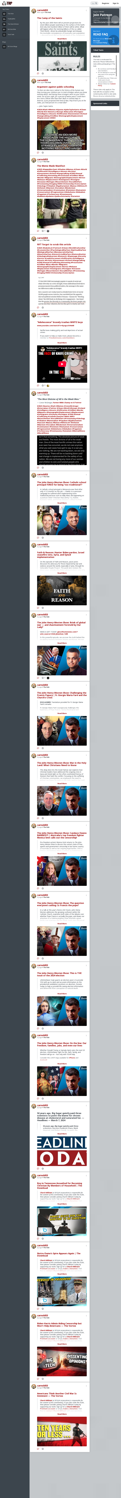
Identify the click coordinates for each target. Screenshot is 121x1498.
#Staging (53, 184)
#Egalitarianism (62, 186)
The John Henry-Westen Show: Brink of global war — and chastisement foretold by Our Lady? (61, 625)
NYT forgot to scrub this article (54, 244)
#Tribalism (50, 186)
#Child (72, 173)
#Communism (59, 190)
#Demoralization (78, 254)
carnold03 (42, 10)
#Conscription (80, 184)
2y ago (39, 1108)
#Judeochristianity (62, 196)
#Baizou (49, 422)
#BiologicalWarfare (45, 252)
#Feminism (70, 190)
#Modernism (70, 188)
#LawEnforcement (53, 258)
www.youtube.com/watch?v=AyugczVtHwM (55, 325)
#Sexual (78, 173)
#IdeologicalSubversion (47, 256)
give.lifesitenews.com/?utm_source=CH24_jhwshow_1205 (59, 633)
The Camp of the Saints (49, 18)
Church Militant (46, 1193)
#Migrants (48, 177)
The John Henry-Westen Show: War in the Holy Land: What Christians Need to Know (61, 764)
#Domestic (62, 256)
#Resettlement (61, 182)
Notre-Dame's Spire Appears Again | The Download (58, 1254)
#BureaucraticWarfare (63, 252)
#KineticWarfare (44, 254)
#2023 (39, 406)
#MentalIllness (78, 431)
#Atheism (41, 188)
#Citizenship (68, 184)
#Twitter (52, 408)
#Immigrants (64, 179)
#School (83, 114)
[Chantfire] (47, 678)
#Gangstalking (43, 116)
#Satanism (75, 196)
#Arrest (82, 177)
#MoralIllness (43, 433)
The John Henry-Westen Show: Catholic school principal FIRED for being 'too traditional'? (61, 483)
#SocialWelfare (75, 182)
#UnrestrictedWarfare (61, 254)
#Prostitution (63, 175)
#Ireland (81, 408)
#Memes (52, 109)
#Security (82, 256)
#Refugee (50, 182)
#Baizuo (73, 186)
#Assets (52, 114)
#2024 (39, 109)
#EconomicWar (43, 250)
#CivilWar (54, 116)
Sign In (116, 3)
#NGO (66, 416)
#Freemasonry (66, 194)
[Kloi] (47, 231)
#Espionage (72, 256)
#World (40, 112)
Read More (62, 39)
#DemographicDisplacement (71, 116)
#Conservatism (43, 192)
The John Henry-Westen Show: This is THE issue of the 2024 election (59, 974)
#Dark (45, 109)
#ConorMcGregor (71, 406)
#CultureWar (80, 248)
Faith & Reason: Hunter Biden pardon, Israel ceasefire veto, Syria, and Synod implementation (60, 555)
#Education (68, 112)
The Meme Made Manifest (51, 165)
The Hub (47, 12)
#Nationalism (52, 420)
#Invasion (41, 182)
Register (105, 3)
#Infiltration (62, 114)
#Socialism (59, 188)
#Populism (63, 420)
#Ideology (41, 186)
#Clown (83, 109)
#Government (74, 114)
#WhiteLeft (82, 186)
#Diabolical (47, 248)
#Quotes (60, 109)
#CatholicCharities (56, 416)
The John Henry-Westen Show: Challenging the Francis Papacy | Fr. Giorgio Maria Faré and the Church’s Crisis (62, 695)
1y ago (39, 162)
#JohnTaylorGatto (71, 109)
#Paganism (42, 194)
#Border (40, 177)
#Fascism (41, 422)
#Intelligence (43, 114)
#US (45, 112)
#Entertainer (42, 408)
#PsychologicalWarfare (60, 250)
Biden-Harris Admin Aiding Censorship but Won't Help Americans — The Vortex (59, 1324)
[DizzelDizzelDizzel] (47, 385)
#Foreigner (78, 112)
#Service (40, 258)
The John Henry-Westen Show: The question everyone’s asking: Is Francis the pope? (60, 904)
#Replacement (43, 118)
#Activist (72, 171)
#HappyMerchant (50, 169)
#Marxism (50, 188)
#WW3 (53, 118)
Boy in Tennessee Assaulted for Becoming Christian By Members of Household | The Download (59, 1185)
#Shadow (62, 169)
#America (52, 112)
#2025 (39, 169)
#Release (41, 179)
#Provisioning (43, 184)
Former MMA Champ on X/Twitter (67, 402)
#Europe (59, 112)
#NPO (72, 416)
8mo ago (40, 82)
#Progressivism (57, 192)
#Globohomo (69, 192)
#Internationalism (45, 190)
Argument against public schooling (55, 86)
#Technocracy (53, 194)
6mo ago (40, 12)
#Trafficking (42, 175)
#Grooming (52, 175)
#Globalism (80, 192)
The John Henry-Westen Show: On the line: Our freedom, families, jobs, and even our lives (61, 1044)
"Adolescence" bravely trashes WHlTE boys (60, 322)
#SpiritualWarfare (78, 250)
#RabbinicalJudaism (45, 196)
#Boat (81, 175)
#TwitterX (56, 248)
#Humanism (81, 190)
